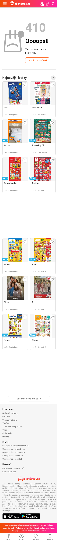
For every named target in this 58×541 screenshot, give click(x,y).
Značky (5, 423)
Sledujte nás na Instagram (13, 452)
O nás (4, 430)
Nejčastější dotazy (10, 413)
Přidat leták (7, 433)
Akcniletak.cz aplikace (12, 427)
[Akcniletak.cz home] (20, 4)
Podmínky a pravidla (24, 528)
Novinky (5, 436)
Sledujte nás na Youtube (12, 456)
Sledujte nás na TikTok (12, 459)
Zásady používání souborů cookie (32, 531)
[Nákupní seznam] (47, 3)
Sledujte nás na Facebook (13, 449)
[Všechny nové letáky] (53, 77)
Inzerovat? (6, 416)
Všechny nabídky (9, 420)
